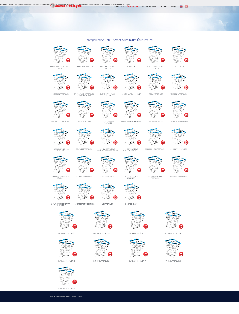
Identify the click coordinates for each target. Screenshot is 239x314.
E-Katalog (164, 6)
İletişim (174, 6)
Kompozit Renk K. (149, 6)
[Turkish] (186, 6)
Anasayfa (120, 6)
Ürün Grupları (133, 6)
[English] (180, 6)
